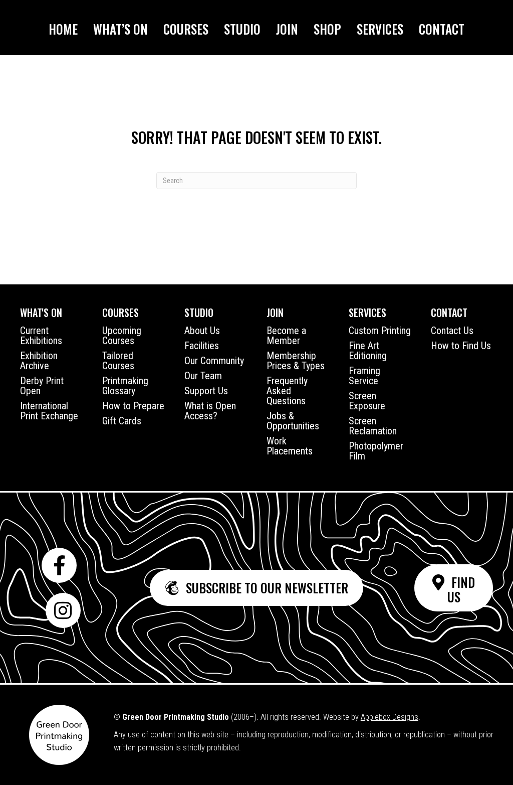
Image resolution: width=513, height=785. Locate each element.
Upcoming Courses (121, 336)
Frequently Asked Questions (287, 391)
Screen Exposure (367, 401)
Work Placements (290, 446)
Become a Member (286, 336)
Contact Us (452, 331)
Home (63, 29)
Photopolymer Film (376, 451)
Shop (327, 29)
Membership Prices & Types (296, 361)
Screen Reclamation (373, 426)
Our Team (203, 376)
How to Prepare (133, 406)
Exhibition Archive (39, 361)
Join (287, 29)
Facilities (201, 346)
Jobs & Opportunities (293, 421)
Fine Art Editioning (368, 351)
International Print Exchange (49, 411)
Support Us (206, 391)
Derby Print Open (42, 386)
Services (380, 29)
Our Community (214, 361)
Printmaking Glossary (125, 386)
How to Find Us (461, 346)
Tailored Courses (118, 361)
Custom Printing (380, 331)
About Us (202, 331)
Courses (185, 29)
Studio (242, 29)
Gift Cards (121, 421)
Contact (441, 29)
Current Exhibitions (41, 336)
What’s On (120, 29)
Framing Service (364, 376)
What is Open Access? (210, 411)
